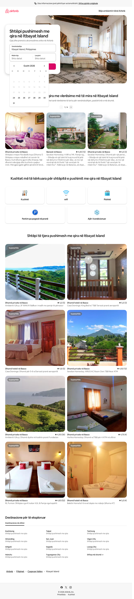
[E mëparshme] (61, 107)
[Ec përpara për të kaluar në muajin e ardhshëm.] (44, 66)
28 (34, 98)
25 (19, 98)
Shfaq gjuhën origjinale (88, 3)
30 (44, 98)
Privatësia (61, 594)
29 (39, 98)
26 (24, 98)
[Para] (71, 107)
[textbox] (21, 58)
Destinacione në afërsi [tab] (14, 523)
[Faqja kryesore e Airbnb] (12, 11)
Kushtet (71, 594)
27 (29, 98)
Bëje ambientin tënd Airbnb (112, 11)
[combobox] (33, 49)
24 (14, 98)
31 (14, 103)
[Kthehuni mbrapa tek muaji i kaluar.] (14, 66)
